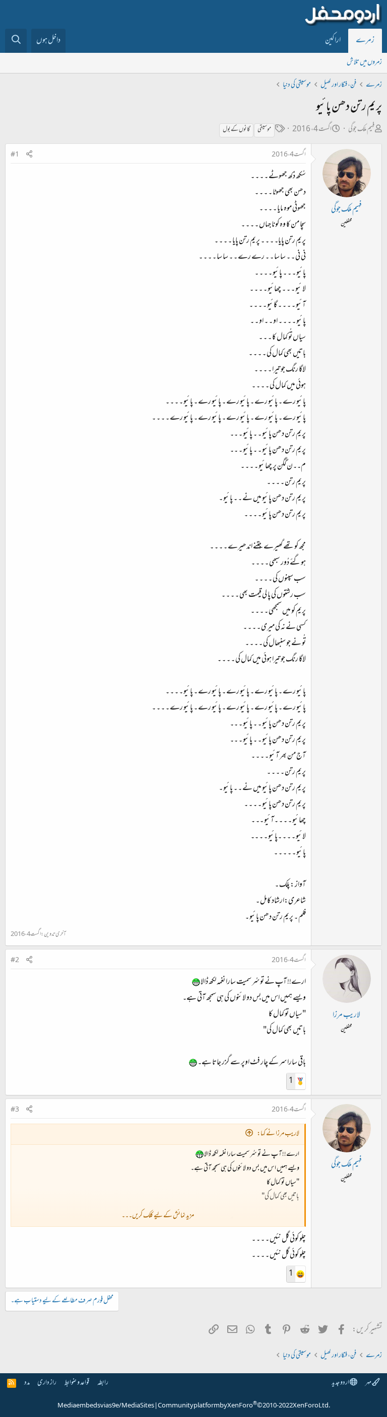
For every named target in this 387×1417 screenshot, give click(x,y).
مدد (27, 1383)
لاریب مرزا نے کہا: (278, 1134)
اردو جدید (341, 1383)
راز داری (46, 1383)
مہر (368, 1383)
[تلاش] (16, 41)
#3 (15, 1110)
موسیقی (264, 130)
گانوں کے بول (236, 130)
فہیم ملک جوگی (361, 129)
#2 (15, 961)
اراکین (333, 40)
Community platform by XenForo (244, 1405)
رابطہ (102, 1383)
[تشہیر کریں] (29, 155)
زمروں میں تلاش (364, 62)
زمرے (365, 40)
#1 (15, 155)
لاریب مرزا (346, 1015)
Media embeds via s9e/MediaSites (105, 1405)
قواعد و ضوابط (76, 1383)
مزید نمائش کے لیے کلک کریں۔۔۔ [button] (157, 1216)
